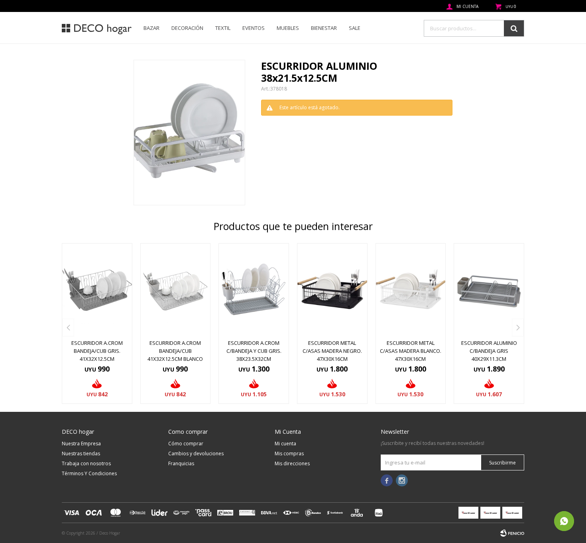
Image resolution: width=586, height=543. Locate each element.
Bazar (151, 27)
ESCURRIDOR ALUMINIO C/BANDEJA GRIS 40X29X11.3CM (489, 350)
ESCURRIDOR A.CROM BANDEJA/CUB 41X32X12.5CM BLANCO (175, 350)
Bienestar (324, 27)
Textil (222, 27)
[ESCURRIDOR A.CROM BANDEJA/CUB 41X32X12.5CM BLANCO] (175, 289)
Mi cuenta (285, 443)
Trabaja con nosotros (86, 463)
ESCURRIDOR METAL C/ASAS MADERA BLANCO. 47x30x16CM (410, 350)
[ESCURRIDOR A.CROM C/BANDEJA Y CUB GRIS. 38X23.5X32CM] (253, 289)
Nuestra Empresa (81, 443)
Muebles (288, 27)
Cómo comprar (185, 443)
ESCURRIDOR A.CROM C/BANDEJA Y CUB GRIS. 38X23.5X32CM (253, 350)
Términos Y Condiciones (89, 473)
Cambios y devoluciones (196, 453)
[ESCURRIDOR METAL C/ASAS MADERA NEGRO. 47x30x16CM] (332, 289)
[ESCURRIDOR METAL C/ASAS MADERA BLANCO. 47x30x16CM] (411, 289)
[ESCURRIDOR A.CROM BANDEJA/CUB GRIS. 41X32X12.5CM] (97, 289)
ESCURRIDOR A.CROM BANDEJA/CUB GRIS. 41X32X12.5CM (97, 350)
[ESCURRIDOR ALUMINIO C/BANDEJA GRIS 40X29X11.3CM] (489, 289)
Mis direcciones (292, 463)
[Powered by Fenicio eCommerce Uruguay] (512, 533)
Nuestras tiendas (81, 453)
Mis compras (289, 453)
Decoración (187, 27)
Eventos (253, 27)
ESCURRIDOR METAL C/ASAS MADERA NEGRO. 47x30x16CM (332, 350)
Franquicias (181, 463)
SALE (354, 27)
